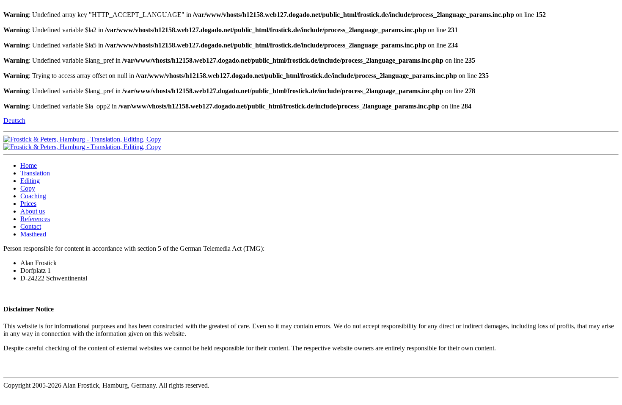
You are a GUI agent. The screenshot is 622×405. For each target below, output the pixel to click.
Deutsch (14, 120)
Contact (30, 226)
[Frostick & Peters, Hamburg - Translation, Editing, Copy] (82, 139)
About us (32, 211)
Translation (35, 173)
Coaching (33, 196)
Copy (27, 188)
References (35, 218)
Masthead (33, 234)
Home (28, 165)
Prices (28, 203)
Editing (30, 180)
